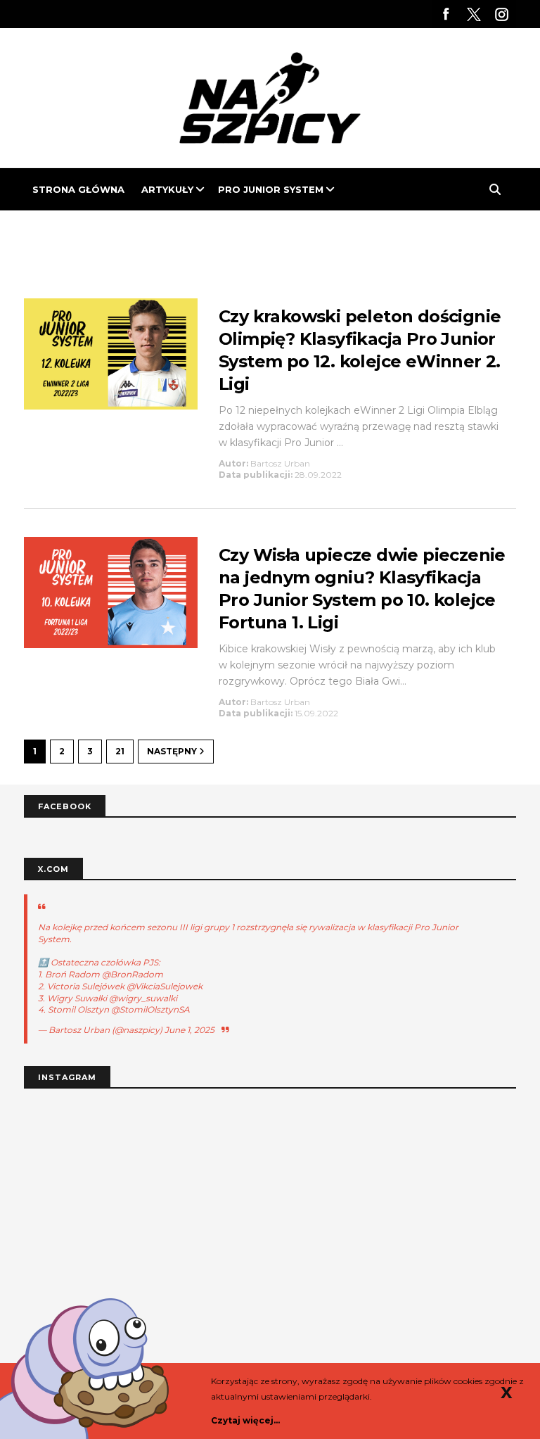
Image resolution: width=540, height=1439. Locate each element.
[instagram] (502, 14)
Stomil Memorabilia (88, 231)
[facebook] (446, 14)
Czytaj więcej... (245, 1420)
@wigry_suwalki (143, 998)
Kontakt (194, 231)
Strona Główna (78, 189)
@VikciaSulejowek (164, 986)
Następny (173, 751)
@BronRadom (132, 974)
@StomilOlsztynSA (150, 1009)
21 (119, 751)
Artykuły (167, 189)
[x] (474, 14)
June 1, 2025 (189, 1030)
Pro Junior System (270, 189)
